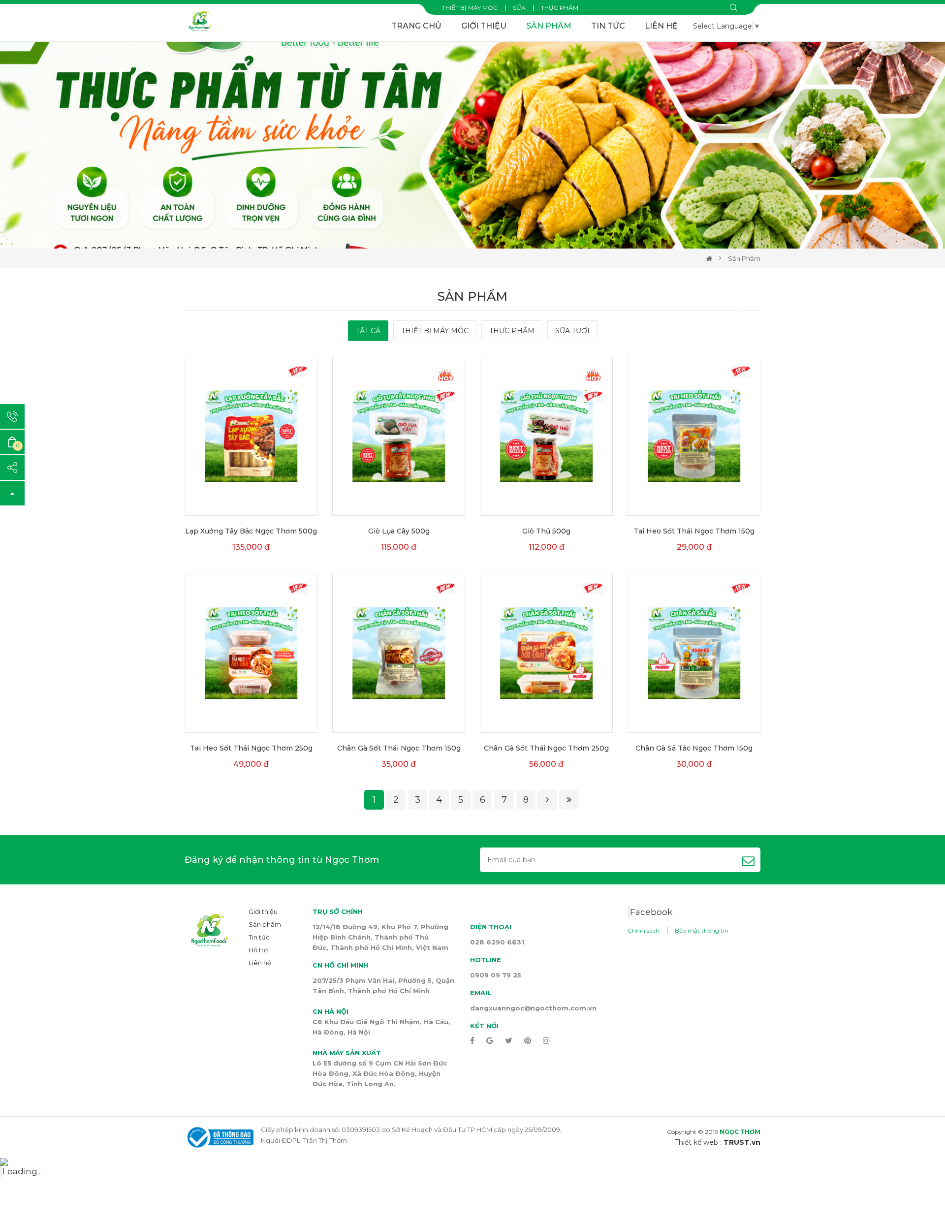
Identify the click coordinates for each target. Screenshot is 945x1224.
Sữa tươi (572, 330)
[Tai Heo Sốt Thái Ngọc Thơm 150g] (694, 436)
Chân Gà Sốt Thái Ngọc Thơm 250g (546, 748)
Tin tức (608, 26)
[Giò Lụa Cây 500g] (398, 436)
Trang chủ (416, 26)
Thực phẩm (559, 8)
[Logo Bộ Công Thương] (219, 1136)
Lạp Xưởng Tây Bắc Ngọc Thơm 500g (251, 531)
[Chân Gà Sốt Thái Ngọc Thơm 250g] (546, 653)
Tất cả (368, 330)
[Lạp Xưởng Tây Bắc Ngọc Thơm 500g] (251, 436)
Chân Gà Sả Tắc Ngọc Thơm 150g (694, 748)
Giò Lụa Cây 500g (399, 531)
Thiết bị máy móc (470, 8)
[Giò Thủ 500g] (546, 436)
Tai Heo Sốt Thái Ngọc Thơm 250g (251, 748)
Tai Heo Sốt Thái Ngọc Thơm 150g (694, 531)
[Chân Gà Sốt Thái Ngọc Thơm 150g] (398, 653)
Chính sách (644, 930)
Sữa (519, 8)
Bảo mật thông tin (701, 930)
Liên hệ (661, 26)
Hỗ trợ (258, 950)
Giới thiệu (483, 26)
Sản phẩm (548, 26)
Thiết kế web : (698, 1142)
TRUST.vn (742, 1142)
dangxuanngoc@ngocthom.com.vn (533, 1008)
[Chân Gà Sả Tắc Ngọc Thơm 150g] (694, 653)
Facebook (651, 912)
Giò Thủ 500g (546, 531)
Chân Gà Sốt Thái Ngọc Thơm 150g (399, 748)
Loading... (22, 1171)
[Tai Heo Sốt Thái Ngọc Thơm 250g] (251, 653)
